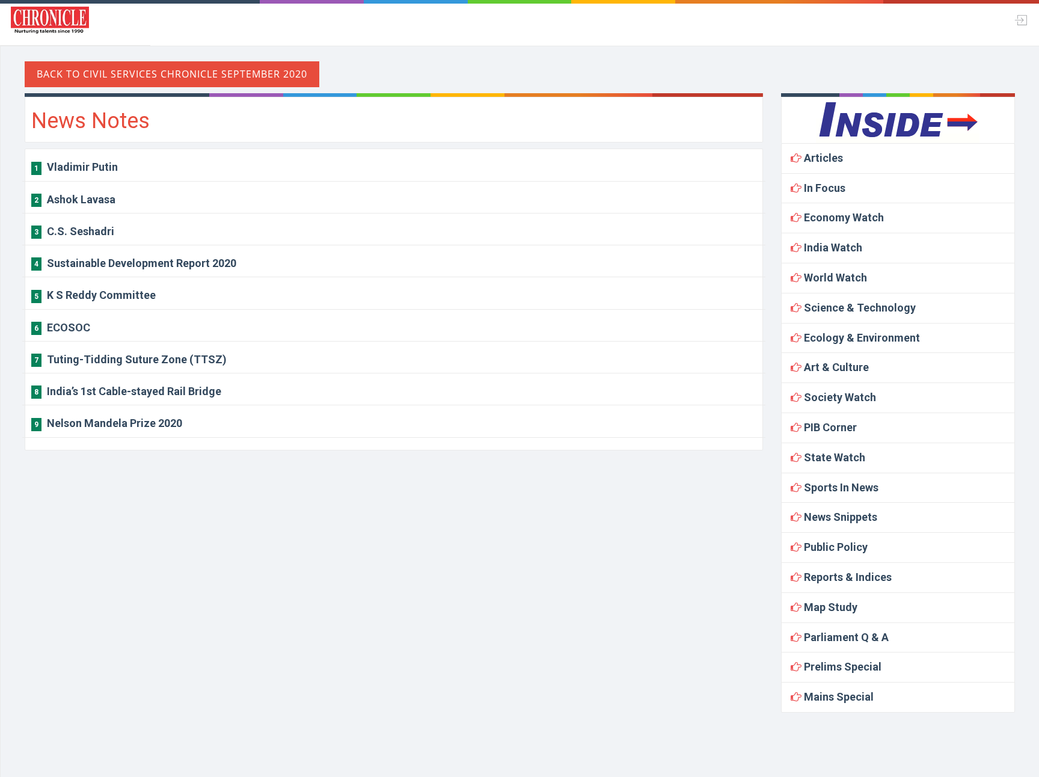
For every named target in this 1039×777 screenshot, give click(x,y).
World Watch (834, 277)
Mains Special (837, 696)
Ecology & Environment (860, 337)
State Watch (833, 457)
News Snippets (839, 517)
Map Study (829, 607)
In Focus (823, 188)
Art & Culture (835, 367)
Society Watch (838, 397)
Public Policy (834, 547)
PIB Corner (829, 427)
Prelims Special (841, 666)
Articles (822, 158)
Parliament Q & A (845, 637)
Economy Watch (842, 217)
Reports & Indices (846, 577)
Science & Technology (858, 307)
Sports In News (839, 487)
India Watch (831, 247)
